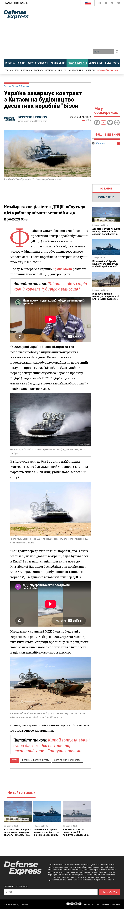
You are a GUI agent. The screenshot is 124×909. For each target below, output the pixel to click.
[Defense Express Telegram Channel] (118, 3)
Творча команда (23, 70)
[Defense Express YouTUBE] (106, 3)
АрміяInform (62, 269)
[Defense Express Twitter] (112, 3)
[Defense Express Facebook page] (100, 3)
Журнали (38, 70)
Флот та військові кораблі (67, 760)
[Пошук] (117, 51)
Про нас (9, 70)
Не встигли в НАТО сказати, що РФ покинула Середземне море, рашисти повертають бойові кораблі (75, 836)
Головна (7, 86)
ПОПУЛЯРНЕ (106, 197)
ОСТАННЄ (106, 188)
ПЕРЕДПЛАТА (106, 904)
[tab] (106, 188)
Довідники (50, 70)
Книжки (62, 70)
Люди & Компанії (21, 86)
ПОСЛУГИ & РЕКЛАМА (91, 904)
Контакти (90, 70)
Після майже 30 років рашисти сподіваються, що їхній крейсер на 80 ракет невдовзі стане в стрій (46, 834)
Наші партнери (75, 70)
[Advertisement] (78, 33)
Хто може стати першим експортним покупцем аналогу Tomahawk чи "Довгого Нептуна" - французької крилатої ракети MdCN (17, 836)
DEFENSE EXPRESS (32, 117)
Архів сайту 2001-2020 (108, 70)
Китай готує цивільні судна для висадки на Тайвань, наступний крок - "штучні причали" (51, 745)
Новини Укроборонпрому (35, 760)
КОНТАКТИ (116, 904)
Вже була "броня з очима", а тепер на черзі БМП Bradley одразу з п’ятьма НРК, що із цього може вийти (105, 298)
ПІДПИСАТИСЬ (109, 891)
